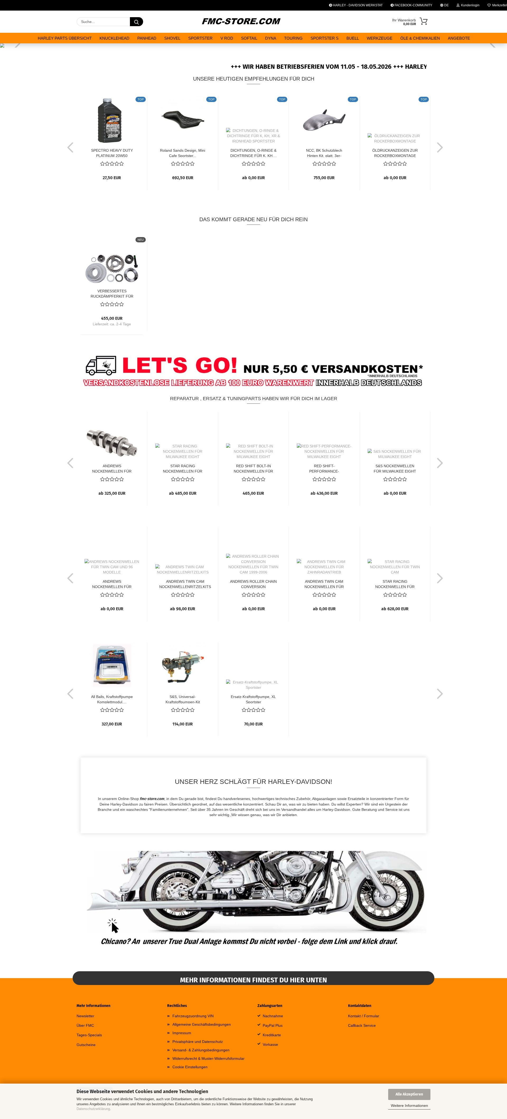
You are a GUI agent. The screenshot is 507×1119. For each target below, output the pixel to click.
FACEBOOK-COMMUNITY (413, 5)
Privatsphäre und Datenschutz (197, 1041)
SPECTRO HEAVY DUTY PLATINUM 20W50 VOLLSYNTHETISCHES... (112, 152)
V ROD (226, 38)
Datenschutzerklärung (93, 1109)
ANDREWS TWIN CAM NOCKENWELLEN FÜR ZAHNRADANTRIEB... (324, 583)
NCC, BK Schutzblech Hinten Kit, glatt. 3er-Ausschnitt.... (324, 152)
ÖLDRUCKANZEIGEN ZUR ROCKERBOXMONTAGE (395, 152)
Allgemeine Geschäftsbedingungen (201, 1024)
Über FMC (85, 1025)
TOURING (293, 38)
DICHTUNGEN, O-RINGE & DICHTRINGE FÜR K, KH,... (253, 152)
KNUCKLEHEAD (114, 38)
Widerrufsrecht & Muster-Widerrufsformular (208, 1058)
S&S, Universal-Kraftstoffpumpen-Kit (183, 699)
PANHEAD (146, 38)
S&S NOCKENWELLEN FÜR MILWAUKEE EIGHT (395, 468)
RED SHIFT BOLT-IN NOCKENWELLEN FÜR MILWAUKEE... (253, 468)
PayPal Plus (273, 1025)
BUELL (352, 38)
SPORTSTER (200, 38)
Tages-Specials (89, 1035)
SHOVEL (172, 38)
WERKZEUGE (379, 38)
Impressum (181, 1033)
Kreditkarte (272, 1035)
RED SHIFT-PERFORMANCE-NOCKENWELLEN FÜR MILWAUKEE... (324, 468)
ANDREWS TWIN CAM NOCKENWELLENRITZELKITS (185, 583)
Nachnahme (273, 1016)
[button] (69, 147)
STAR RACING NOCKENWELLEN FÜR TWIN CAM (395, 583)
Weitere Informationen (409, 1105)
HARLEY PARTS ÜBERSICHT (65, 38)
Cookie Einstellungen (190, 1067)
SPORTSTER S (325, 38)
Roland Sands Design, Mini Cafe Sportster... (182, 152)
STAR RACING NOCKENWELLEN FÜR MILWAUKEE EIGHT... (182, 468)
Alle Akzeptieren (409, 1094)
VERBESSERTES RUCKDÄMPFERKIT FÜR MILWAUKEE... (112, 293)
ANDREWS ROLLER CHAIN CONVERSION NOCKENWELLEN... (253, 583)
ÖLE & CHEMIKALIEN (420, 38)
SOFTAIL (249, 38)
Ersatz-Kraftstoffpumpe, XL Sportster (253, 699)
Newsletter (85, 1016)
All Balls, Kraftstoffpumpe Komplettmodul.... (112, 699)
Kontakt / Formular (363, 1016)
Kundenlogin (469, 5)
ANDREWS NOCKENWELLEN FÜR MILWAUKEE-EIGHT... (112, 468)
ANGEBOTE (459, 38)
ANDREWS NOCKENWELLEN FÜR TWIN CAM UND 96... (112, 583)
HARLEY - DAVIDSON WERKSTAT (357, 5)
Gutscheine (86, 1045)
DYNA (270, 38)
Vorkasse (270, 1044)
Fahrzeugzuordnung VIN (193, 1016)
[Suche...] (136, 21)
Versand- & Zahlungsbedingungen (200, 1050)
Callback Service (362, 1025)
